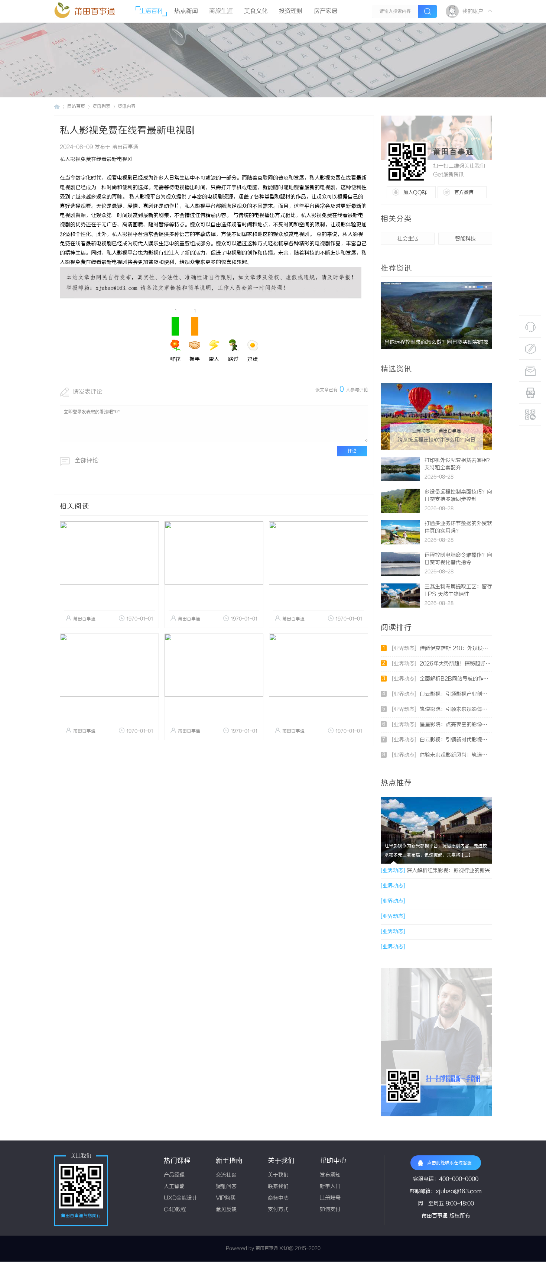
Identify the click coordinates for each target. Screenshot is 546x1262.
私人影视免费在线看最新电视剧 (96, 159)
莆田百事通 (94, 12)
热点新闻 (186, 11)
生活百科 (151, 11)
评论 (352, 451)
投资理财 (291, 11)
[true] (427, 11)
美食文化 (256, 11)
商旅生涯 (221, 11)
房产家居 (326, 11)
